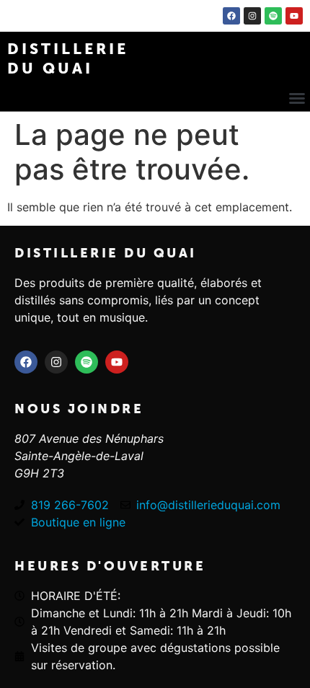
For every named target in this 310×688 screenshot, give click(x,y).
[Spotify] (273, 16)
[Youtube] (294, 16)
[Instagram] (252, 16)
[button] (297, 98)
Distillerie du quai (105, 253)
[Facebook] (231, 16)
